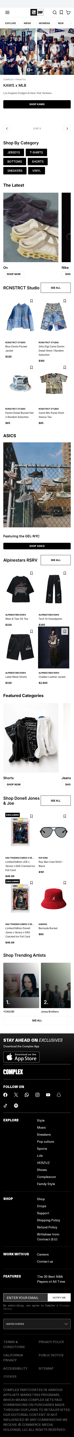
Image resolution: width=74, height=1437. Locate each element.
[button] (37, 75)
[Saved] (61, 12)
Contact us (45, 1261)
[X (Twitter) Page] (16, 1095)
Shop (41, 1199)
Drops (41, 1206)
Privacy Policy (51, 1342)
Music (41, 1127)
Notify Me (59, 1297)
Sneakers (44, 1134)
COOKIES (9, 1376)
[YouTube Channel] (48, 1095)
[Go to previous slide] (6, 128)
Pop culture (45, 1141)
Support (43, 1213)
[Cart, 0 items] (68, 12)
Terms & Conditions (14, 1344)
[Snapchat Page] (59, 1095)
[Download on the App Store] (21, 1055)
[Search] (55, 12)
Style (41, 1120)
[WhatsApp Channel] (27, 1095)
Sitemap (46, 1368)
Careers (43, 1254)
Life (40, 1155)
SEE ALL (56, 287)
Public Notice (51, 1355)
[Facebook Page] (5, 1095)
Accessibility (15, 1368)
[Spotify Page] (16, 1106)
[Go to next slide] (67, 128)
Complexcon (46, 1176)
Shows (42, 1169)
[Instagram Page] (37, 1095)
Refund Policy (47, 1227)
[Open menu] (7, 12)
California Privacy (13, 1357)
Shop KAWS (37, 104)
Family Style (46, 1183)
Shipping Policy (48, 1220)
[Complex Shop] (37, 12)
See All (37, 1020)
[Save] (31, 301)
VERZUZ (43, 1162)
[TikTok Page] (5, 1106)
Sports (42, 1148)
